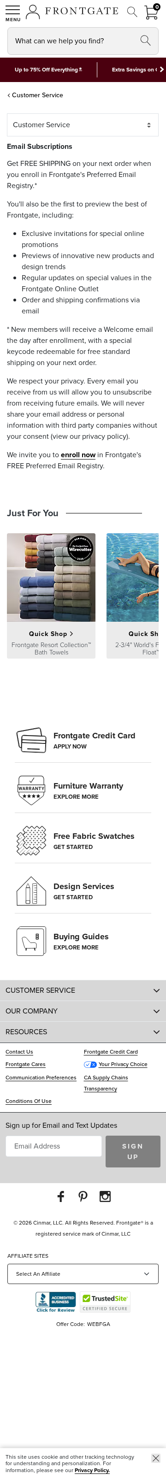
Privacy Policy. (92, 1470)
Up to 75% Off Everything (46, 69)
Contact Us (19, 1052)
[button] (13, 13)
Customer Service (37, 95)
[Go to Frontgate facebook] (60, 1196)
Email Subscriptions (39, 146)
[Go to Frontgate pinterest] (83, 1196)
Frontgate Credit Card (111, 1052)
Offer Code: (71, 1324)
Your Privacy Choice (123, 1064)
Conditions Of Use (29, 1101)
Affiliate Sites (27, 1256)
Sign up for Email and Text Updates (61, 1125)
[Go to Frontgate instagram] (105, 1196)
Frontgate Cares (26, 1064)
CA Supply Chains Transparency (106, 1083)
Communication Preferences (41, 1077)
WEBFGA (98, 1324)
